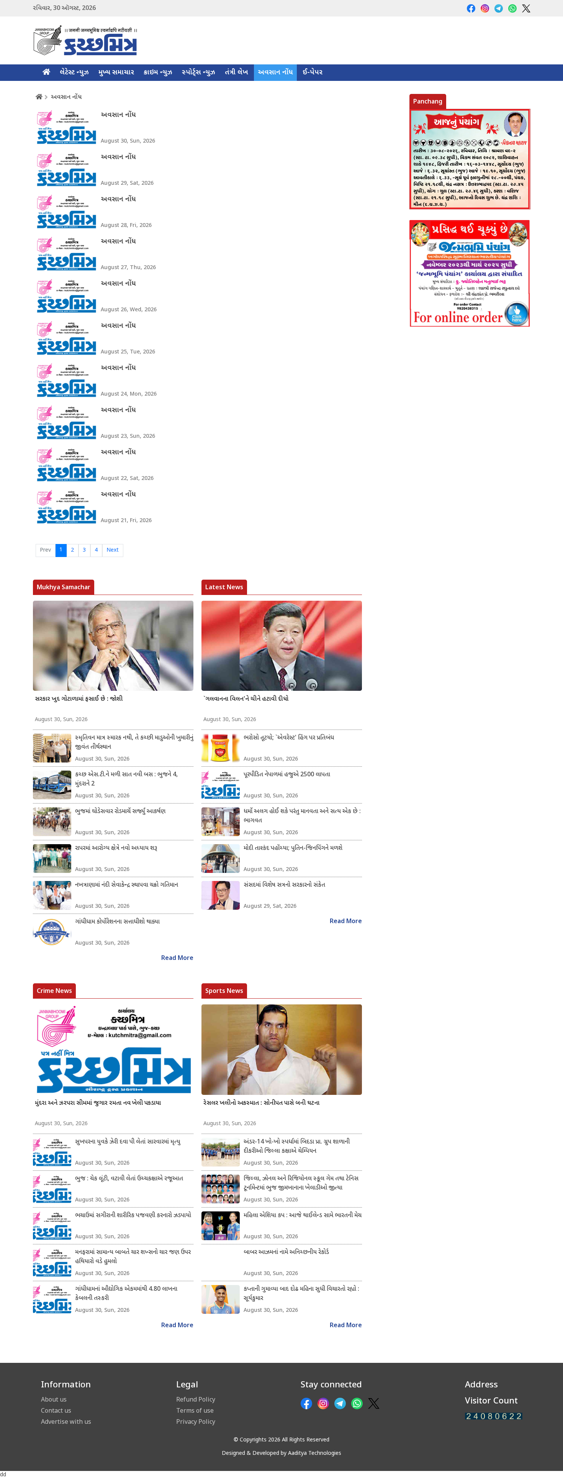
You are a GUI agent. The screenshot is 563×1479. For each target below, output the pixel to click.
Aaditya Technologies (314, 1453)
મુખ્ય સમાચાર (116, 72)
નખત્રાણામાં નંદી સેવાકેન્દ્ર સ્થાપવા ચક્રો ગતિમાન (126, 885)
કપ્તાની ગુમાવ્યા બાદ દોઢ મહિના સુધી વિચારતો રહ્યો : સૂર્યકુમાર (301, 1294)
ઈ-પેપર (312, 72)
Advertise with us (66, 1421)
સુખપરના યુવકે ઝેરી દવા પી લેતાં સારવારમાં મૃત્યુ (127, 1142)
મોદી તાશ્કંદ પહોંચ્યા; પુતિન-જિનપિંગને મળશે (293, 849)
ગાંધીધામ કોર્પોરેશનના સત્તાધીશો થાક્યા (117, 922)
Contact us (56, 1410)
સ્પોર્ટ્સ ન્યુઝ (198, 72)
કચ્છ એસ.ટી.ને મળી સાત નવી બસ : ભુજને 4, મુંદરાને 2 (126, 779)
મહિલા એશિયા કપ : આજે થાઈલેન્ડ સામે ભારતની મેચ (303, 1216)
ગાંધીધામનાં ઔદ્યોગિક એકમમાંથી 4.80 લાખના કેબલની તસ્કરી (126, 1294)
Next (112, 550)
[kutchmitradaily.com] (493, 1416)
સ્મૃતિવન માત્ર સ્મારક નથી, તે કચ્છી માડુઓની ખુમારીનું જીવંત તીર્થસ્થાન (134, 742)
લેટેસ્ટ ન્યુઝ (74, 72)
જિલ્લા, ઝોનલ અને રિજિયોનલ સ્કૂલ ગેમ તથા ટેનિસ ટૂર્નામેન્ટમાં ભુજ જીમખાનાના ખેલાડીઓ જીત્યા (301, 1183)
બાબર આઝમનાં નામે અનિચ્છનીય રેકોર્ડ (286, 1253)
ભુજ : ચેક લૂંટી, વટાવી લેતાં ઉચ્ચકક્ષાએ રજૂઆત (129, 1179)
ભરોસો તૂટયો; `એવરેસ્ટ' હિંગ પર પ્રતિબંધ (289, 738)
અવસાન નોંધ (275, 72)
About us (54, 1399)
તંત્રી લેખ (236, 72)
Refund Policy (195, 1399)
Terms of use (195, 1410)
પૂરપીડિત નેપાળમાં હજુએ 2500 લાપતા (287, 775)
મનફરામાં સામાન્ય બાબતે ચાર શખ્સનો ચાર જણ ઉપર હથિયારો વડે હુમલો (133, 1257)
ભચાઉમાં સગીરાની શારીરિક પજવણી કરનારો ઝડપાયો (133, 1216)
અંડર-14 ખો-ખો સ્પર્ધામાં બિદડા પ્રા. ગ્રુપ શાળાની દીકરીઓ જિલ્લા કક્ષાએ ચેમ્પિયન (297, 1146)
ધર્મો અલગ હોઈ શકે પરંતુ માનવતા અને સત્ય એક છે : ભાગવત (302, 816)
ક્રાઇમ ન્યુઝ (158, 72)
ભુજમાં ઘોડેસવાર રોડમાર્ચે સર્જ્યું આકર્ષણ (120, 812)
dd (3, 1475)
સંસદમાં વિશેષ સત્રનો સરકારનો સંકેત (284, 885)
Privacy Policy (195, 1421)
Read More (177, 959)
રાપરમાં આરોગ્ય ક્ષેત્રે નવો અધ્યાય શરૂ (116, 849)
